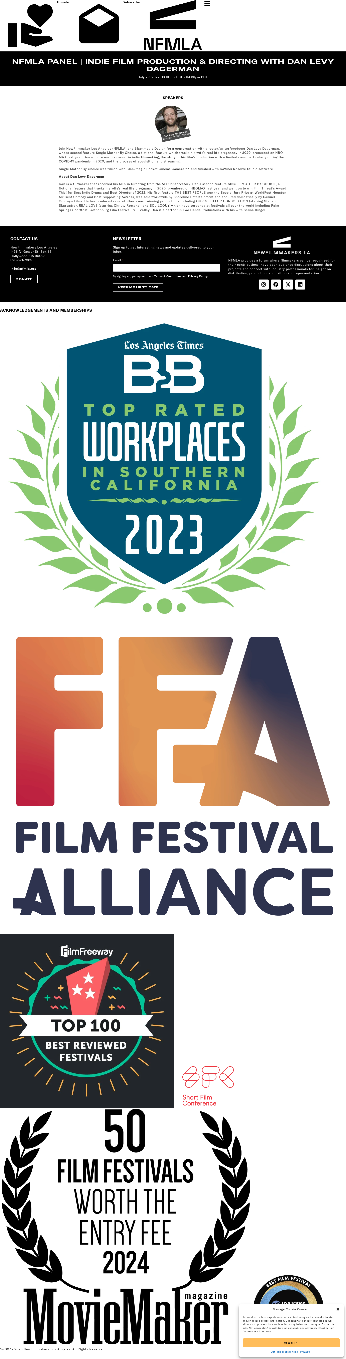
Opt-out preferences (284, 1351)
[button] (338, 1309)
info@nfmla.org (23, 269)
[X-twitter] (288, 285)
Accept (291, 1343)
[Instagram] (264, 285)
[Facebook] (276, 285)
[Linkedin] (300, 285)
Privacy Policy (198, 276)
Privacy (305, 1351)
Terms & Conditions (168, 276)
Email (118, 260)
